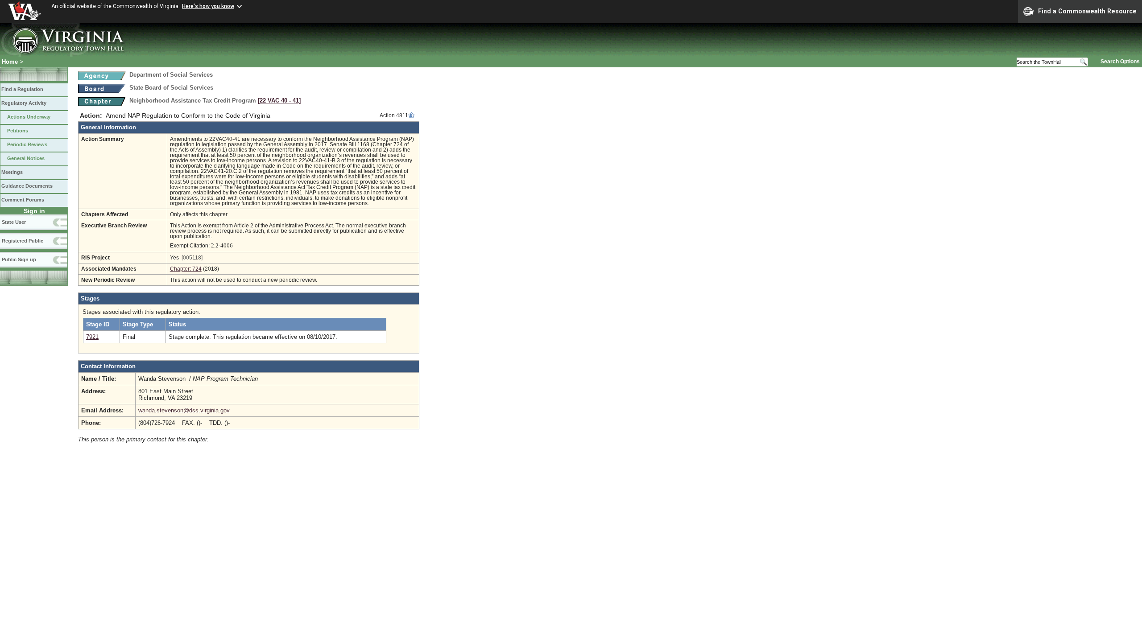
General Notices (26, 158)
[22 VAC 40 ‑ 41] (279, 100)
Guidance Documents (27, 186)
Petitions (17, 130)
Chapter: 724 (186, 269)
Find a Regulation (22, 89)
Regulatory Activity (23, 103)
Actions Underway (28, 116)
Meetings (12, 172)
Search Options (1120, 61)
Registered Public (22, 240)
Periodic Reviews (27, 144)
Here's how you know (208, 6)
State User (14, 222)
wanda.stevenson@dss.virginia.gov (184, 410)
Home (10, 61)
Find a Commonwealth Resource (1087, 11)
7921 (92, 336)
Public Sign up (19, 259)
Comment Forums (22, 199)
